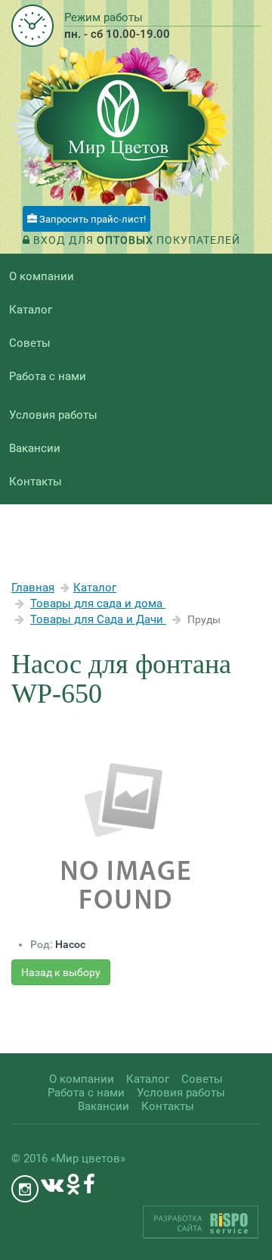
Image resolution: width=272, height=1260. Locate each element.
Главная (32, 587)
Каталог (94, 587)
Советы (30, 343)
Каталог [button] (30, 310)
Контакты (35, 481)
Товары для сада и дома (97, 603)
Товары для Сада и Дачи (98, 619)
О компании (41, 276)
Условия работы (53, 415)
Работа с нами (47, 376)
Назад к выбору (60, 972)
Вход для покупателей (135, 240)
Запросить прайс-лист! (91, 219)
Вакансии (34, 448)
